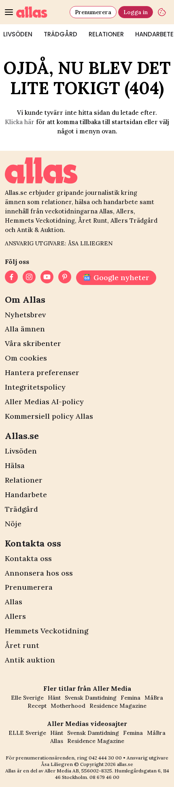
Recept (37, 705)
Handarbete (26, 494)
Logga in (135, 12)
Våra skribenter (33, 343)
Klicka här (19, 122)
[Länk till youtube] (46, 277)
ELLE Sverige (27, 732)
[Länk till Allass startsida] (41, 12)
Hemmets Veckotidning (46, 630)
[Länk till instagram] (29, 277)
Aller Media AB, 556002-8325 (78, 771)
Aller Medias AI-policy (44, 401)
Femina (130, 697)
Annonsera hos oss (39, 573)
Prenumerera (93, 12)
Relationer (106, 34)
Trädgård (60, 34)
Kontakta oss (28, 558)
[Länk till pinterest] (64, 277)
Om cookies (26, 358)
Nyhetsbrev (25, 314)
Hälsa (15, 465)
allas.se (125, 764)
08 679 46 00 (104, 777)
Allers (15, 616)
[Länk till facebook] (11, 277)
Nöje (13, 523)
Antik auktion (30, 660)
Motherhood (68, 705)
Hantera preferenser (42, 372)
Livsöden (21, 451)
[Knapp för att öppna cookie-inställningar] (162, 12)
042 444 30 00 (105, 758)
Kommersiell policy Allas (49, 416)
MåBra (153, 697)
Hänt (54, 697)
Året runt (22, 645)
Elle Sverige (27, 697)
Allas (13, 601)
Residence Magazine (117, 705)
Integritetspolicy (35, 387)
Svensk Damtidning (91, 697)
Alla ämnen (25, 328)
